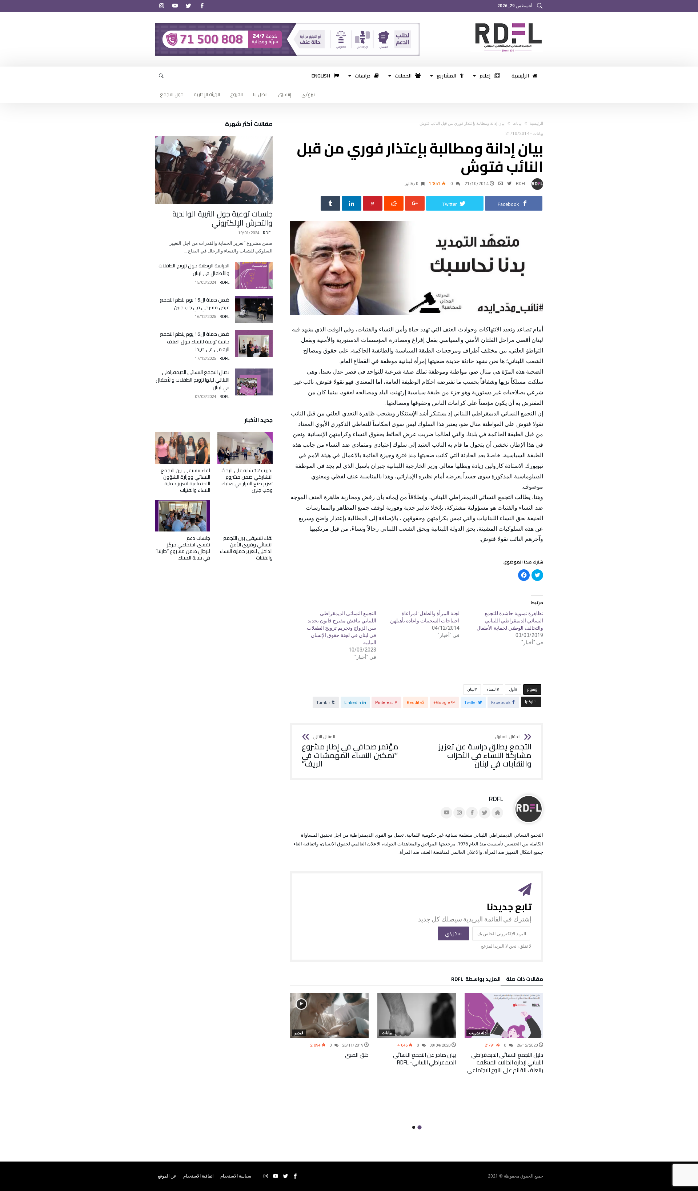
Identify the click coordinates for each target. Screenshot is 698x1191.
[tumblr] (330, 203)
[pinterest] (372, 203)
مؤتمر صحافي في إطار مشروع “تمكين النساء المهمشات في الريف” (350, 751)
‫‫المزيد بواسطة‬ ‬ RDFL (476, 980)
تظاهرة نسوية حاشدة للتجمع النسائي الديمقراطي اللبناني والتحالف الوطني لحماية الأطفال (510, 620)
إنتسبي (284, 94)
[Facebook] (202, 6)
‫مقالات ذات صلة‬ (524, 980)
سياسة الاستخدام (235, 1176)
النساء (492, 689)
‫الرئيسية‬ (536, 123)
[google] (415, 203)
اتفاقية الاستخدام (198, 1176)
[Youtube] (175, 6)
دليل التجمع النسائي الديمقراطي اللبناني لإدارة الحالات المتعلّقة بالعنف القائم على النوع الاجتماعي (505, 1062)
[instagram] (161, 6)
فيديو (299, 1032)
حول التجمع (172, 94)
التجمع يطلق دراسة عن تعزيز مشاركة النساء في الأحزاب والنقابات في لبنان (485, 751)
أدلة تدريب (478, 1032)
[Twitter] (188, 6)
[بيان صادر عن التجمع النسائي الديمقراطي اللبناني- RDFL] (416, 1015)
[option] (504, 1033)
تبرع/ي (308, 94)
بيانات (517, 123)
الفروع (236, 94)
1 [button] (419, 1128)
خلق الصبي (357, 1054)
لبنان (470, 689)
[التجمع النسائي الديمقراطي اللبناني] (506, 23)
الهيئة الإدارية (207, 94)
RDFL (521, 183)
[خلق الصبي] (329, 1015)
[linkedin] (351, 203)
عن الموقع (167, 1176)
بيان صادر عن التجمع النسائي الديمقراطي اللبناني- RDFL (424, 1058)
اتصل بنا (260, 94)
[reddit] (394, 203)
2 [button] (413, 1127)
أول (512, 689)
